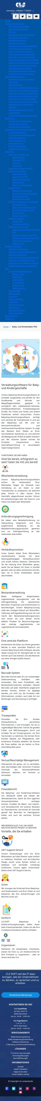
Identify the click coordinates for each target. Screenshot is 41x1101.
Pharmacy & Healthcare (19, 154)
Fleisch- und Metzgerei (22, 185)
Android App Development (20, 121)
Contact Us (9, 318)
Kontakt (20, 1067)
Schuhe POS (17, 221)
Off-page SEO (14, 293)
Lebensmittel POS (20, 177)
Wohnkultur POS (19, 204)
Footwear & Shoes (16, 218)
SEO (7, 268)
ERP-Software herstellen (19, 26)
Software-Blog (11, 316)
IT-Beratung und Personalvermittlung (20, 1044)
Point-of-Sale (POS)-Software (21, 51)
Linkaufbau (13, 302)
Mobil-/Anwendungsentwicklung (20, 1039)
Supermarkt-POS (19, 174)
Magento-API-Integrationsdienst (23, 252)
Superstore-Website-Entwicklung (23, 115)
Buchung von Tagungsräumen (22, 57)
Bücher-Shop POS (20, 215)
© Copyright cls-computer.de (20, 1081)
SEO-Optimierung (16, 305)
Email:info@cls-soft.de (20, 1074)
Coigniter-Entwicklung (18, 149)
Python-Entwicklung (17, 146)
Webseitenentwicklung (15, 76)
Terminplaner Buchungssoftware (23, 46)
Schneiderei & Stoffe (21, 199)
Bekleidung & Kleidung (22, 190)
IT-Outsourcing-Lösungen (20, 1053)
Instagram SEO (18, 288)
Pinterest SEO (18, 285)
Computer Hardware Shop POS (25, 238)
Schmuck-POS (18, 213)
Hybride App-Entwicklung (20, 126)
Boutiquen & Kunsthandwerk (24, 193)
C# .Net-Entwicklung (17, 140)
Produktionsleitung (17, 43)
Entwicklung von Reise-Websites (22, 99)
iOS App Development (18, 124)
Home (7, 21)
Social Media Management (20, 271)
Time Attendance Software (20, 49)
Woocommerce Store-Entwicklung (23, 101)
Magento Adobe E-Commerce (21, 79)
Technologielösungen (20, 1056)
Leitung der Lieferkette (18, 37)
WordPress (13, 82)
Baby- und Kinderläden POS (24, 207)
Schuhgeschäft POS (20, 224)
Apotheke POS (18, 157)
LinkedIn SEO (18, 279)
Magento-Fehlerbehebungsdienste (24, 257)
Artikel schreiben (16, 299)
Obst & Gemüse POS (21, 179)
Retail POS (9, 151)
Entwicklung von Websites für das (23, 96)
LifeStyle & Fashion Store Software (23, 202)
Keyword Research (17, 310)
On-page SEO (14, 291)
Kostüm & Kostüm (20, 196)
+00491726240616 (20, 1069)
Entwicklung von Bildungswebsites (23, 90)
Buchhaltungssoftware (18, 29)
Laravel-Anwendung (17, 132)
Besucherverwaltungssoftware (22, 54)
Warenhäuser (18, 182)
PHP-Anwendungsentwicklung (22, 135)
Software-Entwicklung (14, 23)
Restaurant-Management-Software (24, 62)
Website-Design (15, 85)
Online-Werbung (16, 313)
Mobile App (10, 118)
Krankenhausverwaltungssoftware (24, 60)
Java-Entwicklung (16, 143)
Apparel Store (14, 188)
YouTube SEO (18, 282)
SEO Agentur (14, 307)
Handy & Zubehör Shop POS (24, 235)
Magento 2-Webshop (18, 254)
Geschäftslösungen (20, 1058)
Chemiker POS (18, 160)
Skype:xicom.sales (20, 1072)
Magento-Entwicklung (18, 249)
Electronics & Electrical (18, 227)
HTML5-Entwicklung (17, 138)
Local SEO (13, 296)
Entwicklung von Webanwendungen (20, 129)
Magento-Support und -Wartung (23, 266)
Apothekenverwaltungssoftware (23, 65)
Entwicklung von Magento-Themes (23, 263)
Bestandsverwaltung (17, 40)
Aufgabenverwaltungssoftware (22, 71)
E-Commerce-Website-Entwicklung (23, 87)
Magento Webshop (13, 246)
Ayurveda (16, 163)
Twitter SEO (17, 277)
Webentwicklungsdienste (20, 1037)
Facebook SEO (18, 274)
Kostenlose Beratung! (20, 995)
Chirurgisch (17, 165)
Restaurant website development (23, 93)
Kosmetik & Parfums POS (23, 210)
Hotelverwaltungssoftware (20, 68)
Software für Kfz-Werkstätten (21, 74)
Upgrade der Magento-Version (22, 260)
